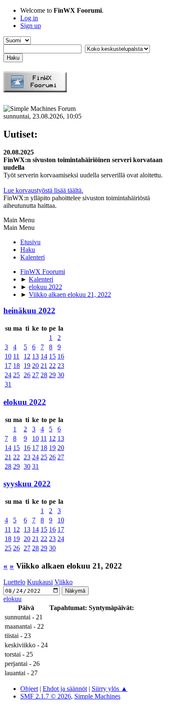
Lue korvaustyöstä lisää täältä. (43, 190)
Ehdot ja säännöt (65, 688)
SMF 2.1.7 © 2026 (45, 696)
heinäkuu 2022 (29, 310)
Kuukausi (40, 581)
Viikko (63, 581)
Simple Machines (97, 696)
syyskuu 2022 (27, 483)
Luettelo (14, 581)
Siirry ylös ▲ (110, 688)
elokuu (12, 598)
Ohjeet (29, 688)
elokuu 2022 (24, 402)
